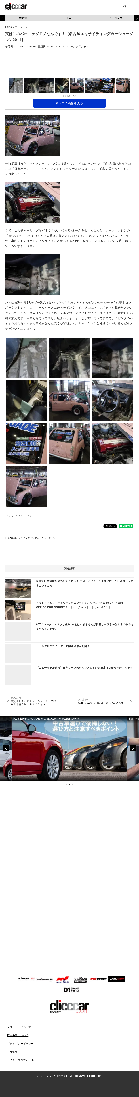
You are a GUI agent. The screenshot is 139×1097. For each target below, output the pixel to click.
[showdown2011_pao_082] (32, 135)
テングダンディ (79, 46)
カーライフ (116, 18)
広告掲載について (17, 1035)
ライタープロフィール (20, 1060)
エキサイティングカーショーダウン (37, 537)
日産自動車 (11, 537)
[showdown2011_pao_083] (32, 202)
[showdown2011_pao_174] (32, 274)
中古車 (23, 18)
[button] (136, 18)
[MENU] (132, 7)
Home (69, 18)
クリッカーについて (19, 1027)
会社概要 (12, 1052)
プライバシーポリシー (20, 1043)
